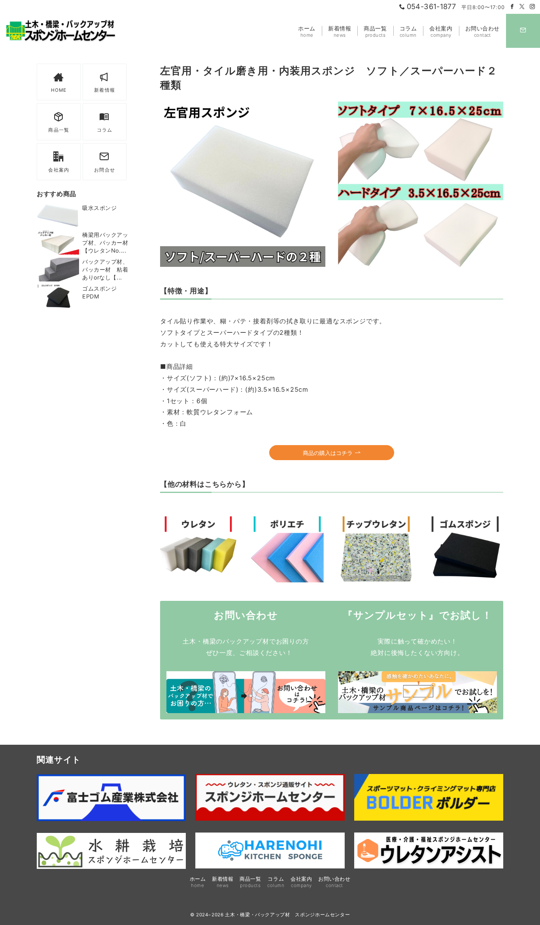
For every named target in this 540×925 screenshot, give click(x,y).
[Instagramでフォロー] (532, 7)
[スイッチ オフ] (523, 31)
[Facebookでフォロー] (512, 7)
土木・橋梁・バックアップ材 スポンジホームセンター (287, 914)
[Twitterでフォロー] (522, 7)
